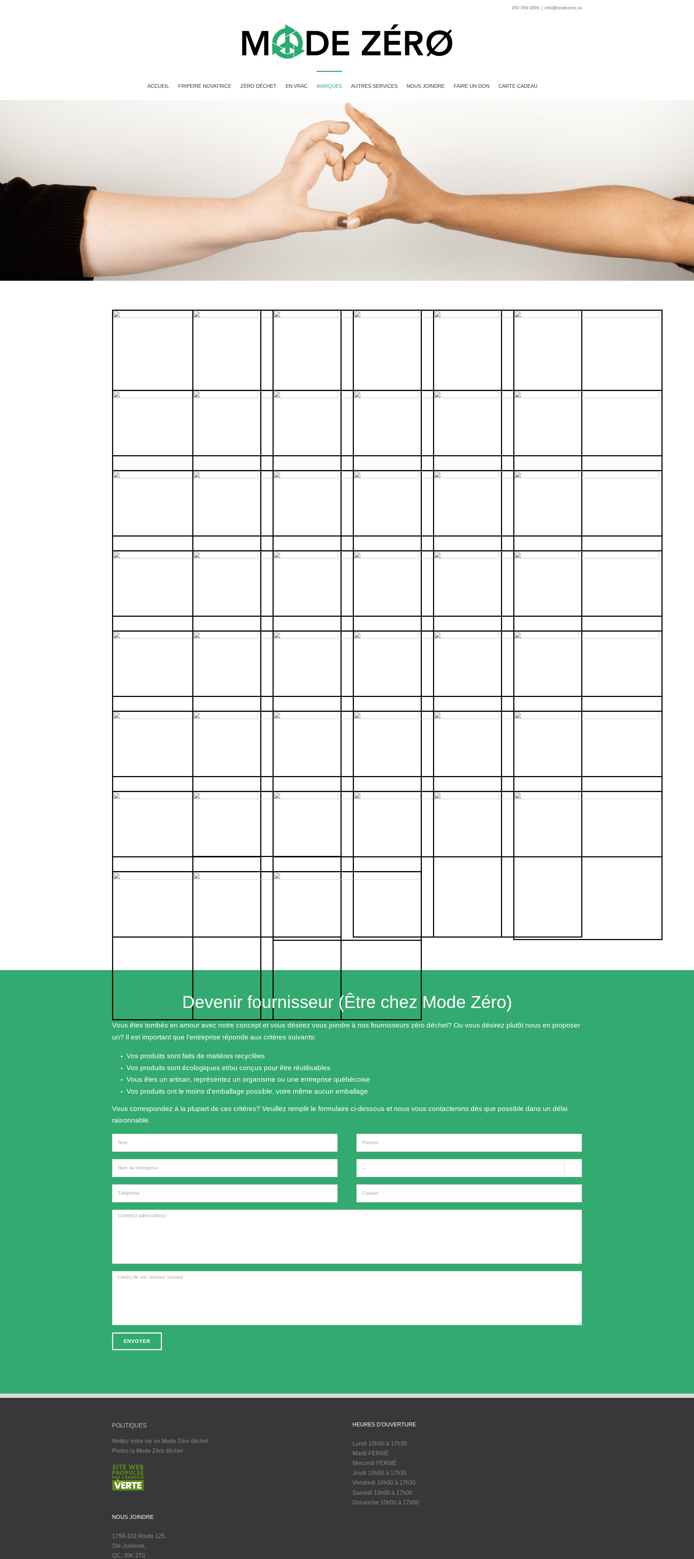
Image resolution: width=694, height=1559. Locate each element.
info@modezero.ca (563, 7)
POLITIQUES (129, 1425)
